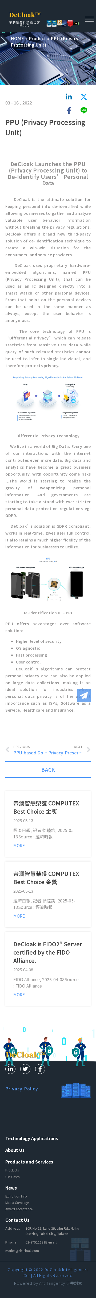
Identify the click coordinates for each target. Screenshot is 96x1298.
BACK (48, 769)
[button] (89, 19)
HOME (17, 38)
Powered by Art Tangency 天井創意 (48, 1283)
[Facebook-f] (40, 1069)
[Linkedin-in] (10, 1069)
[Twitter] (25, 1069)
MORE (19, 845)
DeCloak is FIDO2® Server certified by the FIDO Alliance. (47, 952)
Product (37, 38)
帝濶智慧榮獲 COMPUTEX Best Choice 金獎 (46, 807)
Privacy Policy (21, 1088)
